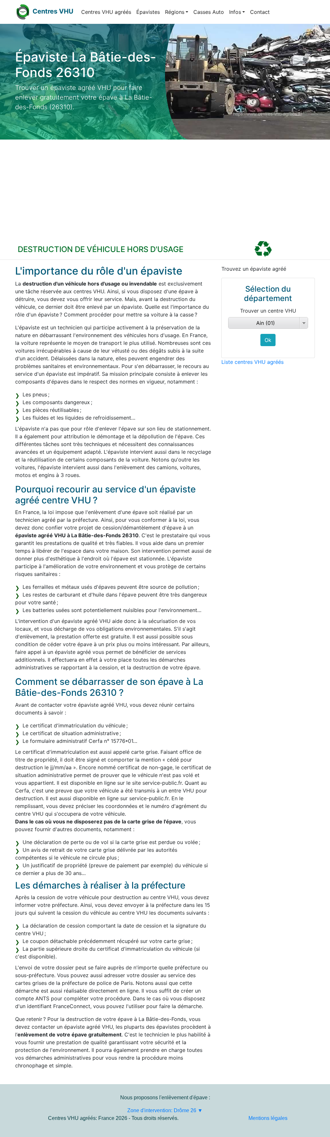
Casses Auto (208, 12)
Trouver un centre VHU (268, 310)
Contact (260, 12)
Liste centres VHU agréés (252, 362)
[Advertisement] (165, 188)
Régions (174, 12)
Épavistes (148, 12)
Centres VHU (53, 11)
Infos (235, 12)
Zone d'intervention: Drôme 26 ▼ (165, 1110)
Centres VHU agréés (106, 12)
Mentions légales (267, 1118)
